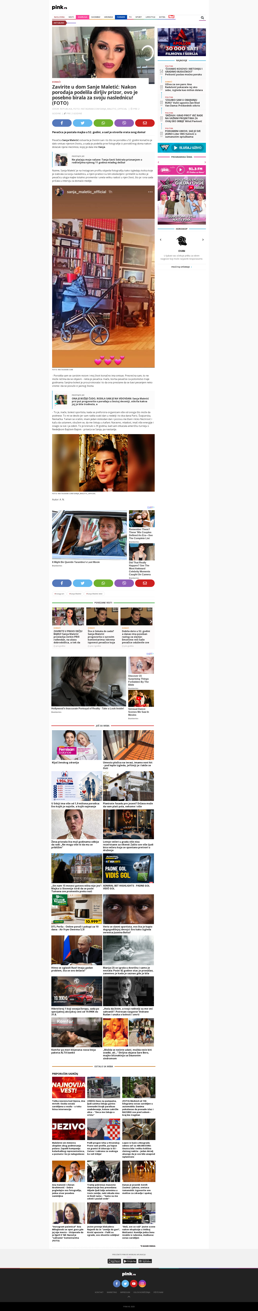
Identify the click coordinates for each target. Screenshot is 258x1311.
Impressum (125, 1292)
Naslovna (59, 17)
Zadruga (82, 17)
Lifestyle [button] (150, 17)
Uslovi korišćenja (141, 1292)
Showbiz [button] (95, 17)
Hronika (108, 17)
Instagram (59, 594)
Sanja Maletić (75, 594)
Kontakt (99, 1292)
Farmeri (121, 17)
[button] (55, 621)
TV (130, 17)
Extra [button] (162, 17)
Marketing (112, 1292)
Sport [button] (138, 17)
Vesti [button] (71, 17)
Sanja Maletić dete (94, 594)
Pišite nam (158, 1292)
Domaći (56, 81)
